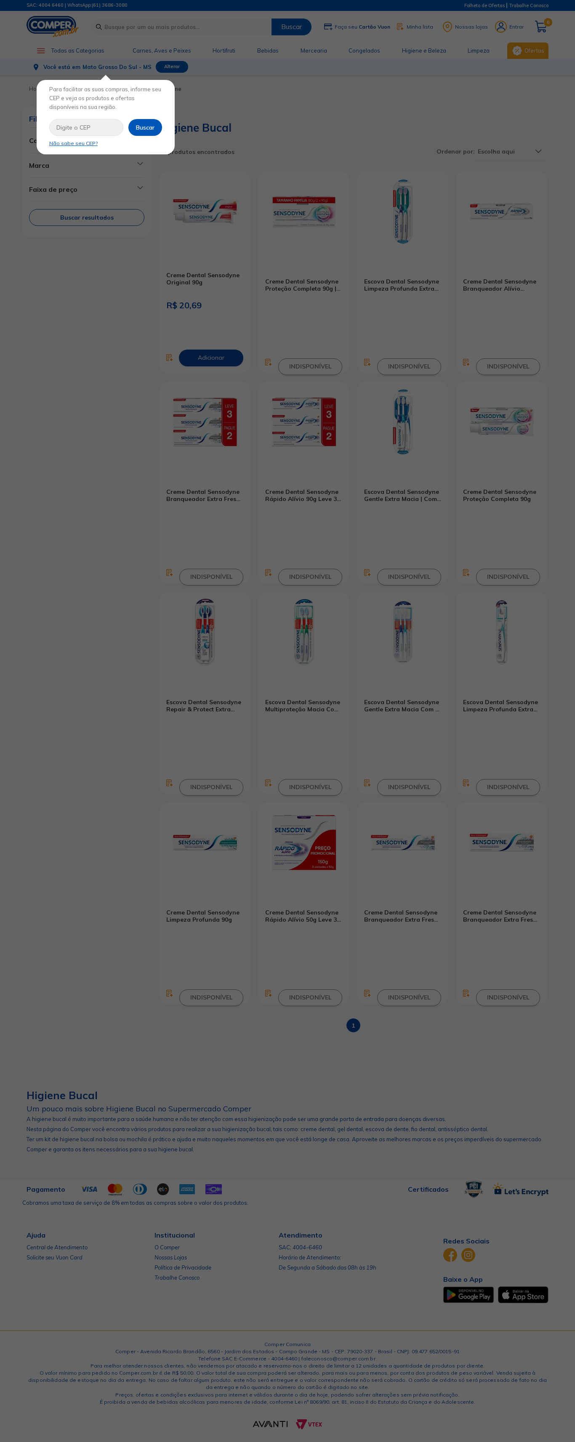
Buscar (145, 127)
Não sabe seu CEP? (73, 143)
